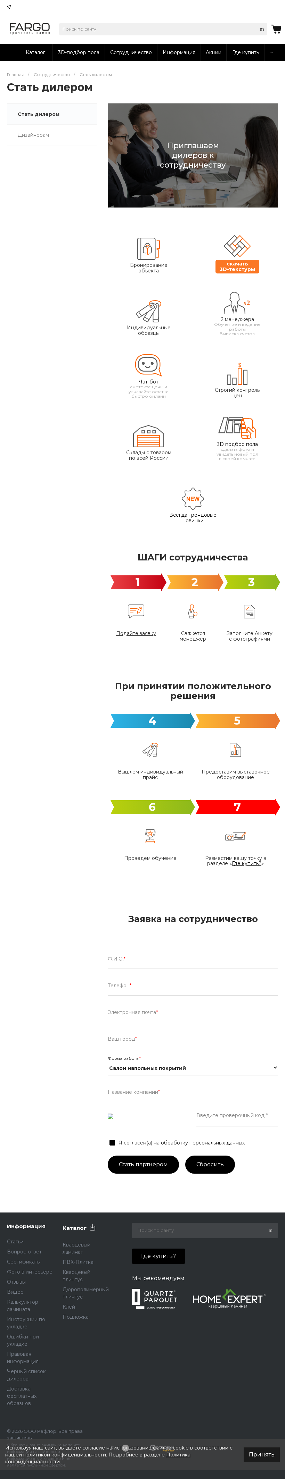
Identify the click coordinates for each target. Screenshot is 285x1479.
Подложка (76, 1317)
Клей (69, 1307)
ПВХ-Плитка (78, 1262)
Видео (15, 1292)
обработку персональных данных (203, 1143)
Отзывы (16, 1282)
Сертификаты (24, 1262)
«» (246, 863)
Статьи (15, 1242)
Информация (26, 1226)
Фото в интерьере (29, 1272)
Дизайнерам (33, 135)
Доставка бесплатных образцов (21, 1396)
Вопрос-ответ (24, 1252)
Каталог (75, 1228)
